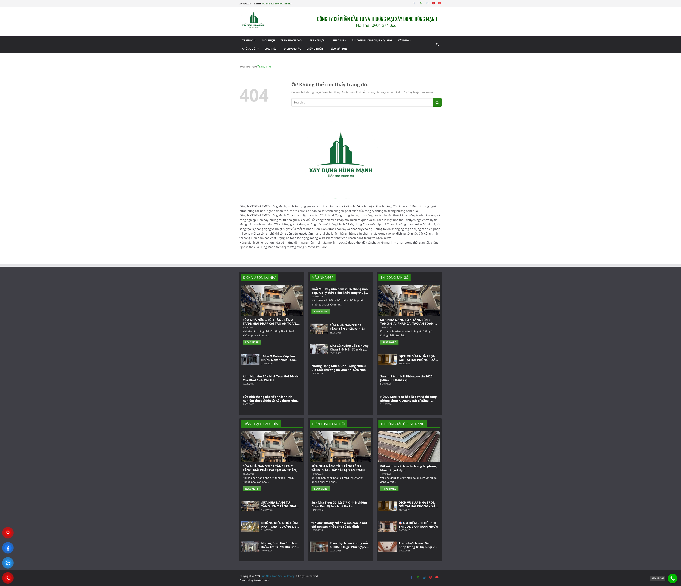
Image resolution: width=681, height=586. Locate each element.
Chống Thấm (314, 48)
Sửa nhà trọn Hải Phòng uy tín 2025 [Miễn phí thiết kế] (406, 378)
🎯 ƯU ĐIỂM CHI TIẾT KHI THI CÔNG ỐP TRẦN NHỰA (418, 525)
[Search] (437, 44)
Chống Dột (249, 48)
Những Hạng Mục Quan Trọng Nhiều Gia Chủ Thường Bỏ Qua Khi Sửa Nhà (338, 368)
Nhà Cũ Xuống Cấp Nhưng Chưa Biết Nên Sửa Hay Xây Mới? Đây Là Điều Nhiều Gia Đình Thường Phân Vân (349, 347)
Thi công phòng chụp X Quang (372, 40)
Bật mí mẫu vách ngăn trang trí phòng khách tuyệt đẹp (408, 468)
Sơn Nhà (403, 40)
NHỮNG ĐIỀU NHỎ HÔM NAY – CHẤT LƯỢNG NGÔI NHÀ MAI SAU (280, 525)
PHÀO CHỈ (338, 40)
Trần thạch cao (291, 40)
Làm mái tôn (339, 48)
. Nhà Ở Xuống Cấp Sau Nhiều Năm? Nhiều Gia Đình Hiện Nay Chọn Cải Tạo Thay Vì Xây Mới (279, 358)
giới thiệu (268, 40)
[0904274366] (672, 578)
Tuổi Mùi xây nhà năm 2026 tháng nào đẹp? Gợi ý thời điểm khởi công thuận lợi (339, 291)
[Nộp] (437, 102)
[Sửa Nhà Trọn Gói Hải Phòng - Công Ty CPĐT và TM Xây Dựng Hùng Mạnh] (257, 21)
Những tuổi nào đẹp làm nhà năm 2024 (281, 3)
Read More (251, 342)
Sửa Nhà (270, 48)
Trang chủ (249, 40)
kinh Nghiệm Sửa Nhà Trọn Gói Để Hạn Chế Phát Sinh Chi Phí (271, 378)
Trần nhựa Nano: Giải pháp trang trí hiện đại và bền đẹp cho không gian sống (417, 545)
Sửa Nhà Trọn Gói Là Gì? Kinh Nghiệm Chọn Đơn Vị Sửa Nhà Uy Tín (339, 504)
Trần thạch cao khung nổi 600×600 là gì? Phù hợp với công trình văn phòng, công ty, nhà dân (349, 545)
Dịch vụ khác (292, 48)
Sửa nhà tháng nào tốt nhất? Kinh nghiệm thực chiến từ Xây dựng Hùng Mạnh (271, 398)
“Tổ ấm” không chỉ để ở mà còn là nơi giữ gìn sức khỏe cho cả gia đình (339, 525)
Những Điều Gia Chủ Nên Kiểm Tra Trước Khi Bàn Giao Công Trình (279, 545)
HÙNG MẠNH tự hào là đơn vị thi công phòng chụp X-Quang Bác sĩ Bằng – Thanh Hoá (408, 398)
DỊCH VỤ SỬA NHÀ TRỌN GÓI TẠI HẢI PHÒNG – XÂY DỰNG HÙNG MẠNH (418, 358)
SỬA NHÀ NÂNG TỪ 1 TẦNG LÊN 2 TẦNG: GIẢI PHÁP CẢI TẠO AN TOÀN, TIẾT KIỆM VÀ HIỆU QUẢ (270, 322)
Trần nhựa (317, 40)
